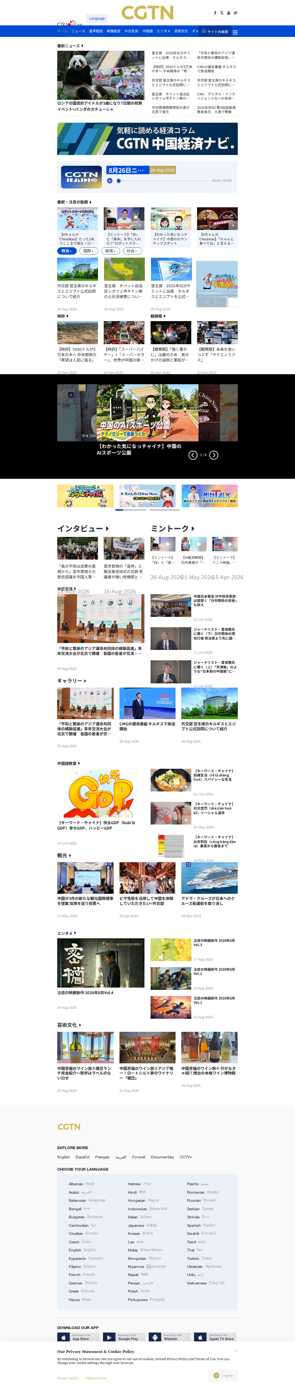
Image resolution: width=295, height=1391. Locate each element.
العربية (121, 1156)
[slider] (119, 181)
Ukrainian (204, 1266)
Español (82, 1156)
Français (102, 1156)
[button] (67, 100)
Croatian (83, 1233)
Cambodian (82, 1225)
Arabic (80, 1192)
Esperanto (86, 1258)
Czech (80, 1241)
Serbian (200, 1208)
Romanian (203, 1192)
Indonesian (147, 1208)
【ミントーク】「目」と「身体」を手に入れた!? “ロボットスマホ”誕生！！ (123, 238)
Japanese (142, 1225)
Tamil (196, 1241)
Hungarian (143, 1200)
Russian (201, 1200)
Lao (135, 1241)
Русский (138, 1156)
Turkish (199, 1258)
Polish (139, 1291)
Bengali (79, 1208)
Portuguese (146, 1299)
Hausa (80, 1299)
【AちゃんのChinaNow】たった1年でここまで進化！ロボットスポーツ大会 (77, 238)
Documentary (162, 1156)
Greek (81, 1291)
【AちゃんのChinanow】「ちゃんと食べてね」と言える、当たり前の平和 (216, 238)
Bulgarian (86, 1216)
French (82, 1274)
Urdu (195, 1274)
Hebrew (139, 1183)
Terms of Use (96, 1378)
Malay (145, 1250)
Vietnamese (206, 1283)
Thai (194, 1250)
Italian (140, 1216)
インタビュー (80, 528)
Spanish (201, 1225)
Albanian (81, 1183)
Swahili (201, 1233)
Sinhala (198, 1216)
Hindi (136, 1192)
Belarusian (87, 1200)
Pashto (198, 1183)
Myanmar (147, 1266)
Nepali (138, 1274)
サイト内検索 (217, 31)
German (83, 1283)
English (63, 1156)
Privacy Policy (67, 1378)
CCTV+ (186, 1156)
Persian (140, 1283)
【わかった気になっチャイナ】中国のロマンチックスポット (170, 238)
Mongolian (144, 1258)
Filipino (82, 1266)
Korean (140, 1233)
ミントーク (170, 528)
